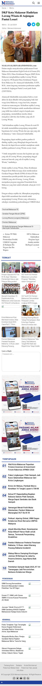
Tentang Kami (9, 665)
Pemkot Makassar (9, 222)
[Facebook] (14, 678)
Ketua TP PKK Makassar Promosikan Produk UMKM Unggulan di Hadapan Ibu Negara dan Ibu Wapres (10, 242)
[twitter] (34, 24)
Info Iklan (20, 670)
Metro (11, 8)
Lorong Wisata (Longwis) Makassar (15, 218)
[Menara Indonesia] (8, 5)
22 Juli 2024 (12, 25)
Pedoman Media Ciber (11, 668)
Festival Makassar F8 (10, 209)
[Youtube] (21, 678)
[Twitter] (17, 678)
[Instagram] (24, 678)
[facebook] (29, 24)
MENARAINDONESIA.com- (25, 65)
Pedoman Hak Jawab (29, 668)
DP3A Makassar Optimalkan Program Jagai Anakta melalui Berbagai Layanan (32, 241)
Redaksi (19, 665)
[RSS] (28, 678)
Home (4, 8)
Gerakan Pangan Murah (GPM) (13, 214)
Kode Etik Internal (30, 665)
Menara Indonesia (14, 28)
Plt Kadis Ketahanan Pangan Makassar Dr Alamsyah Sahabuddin (17, 227)
